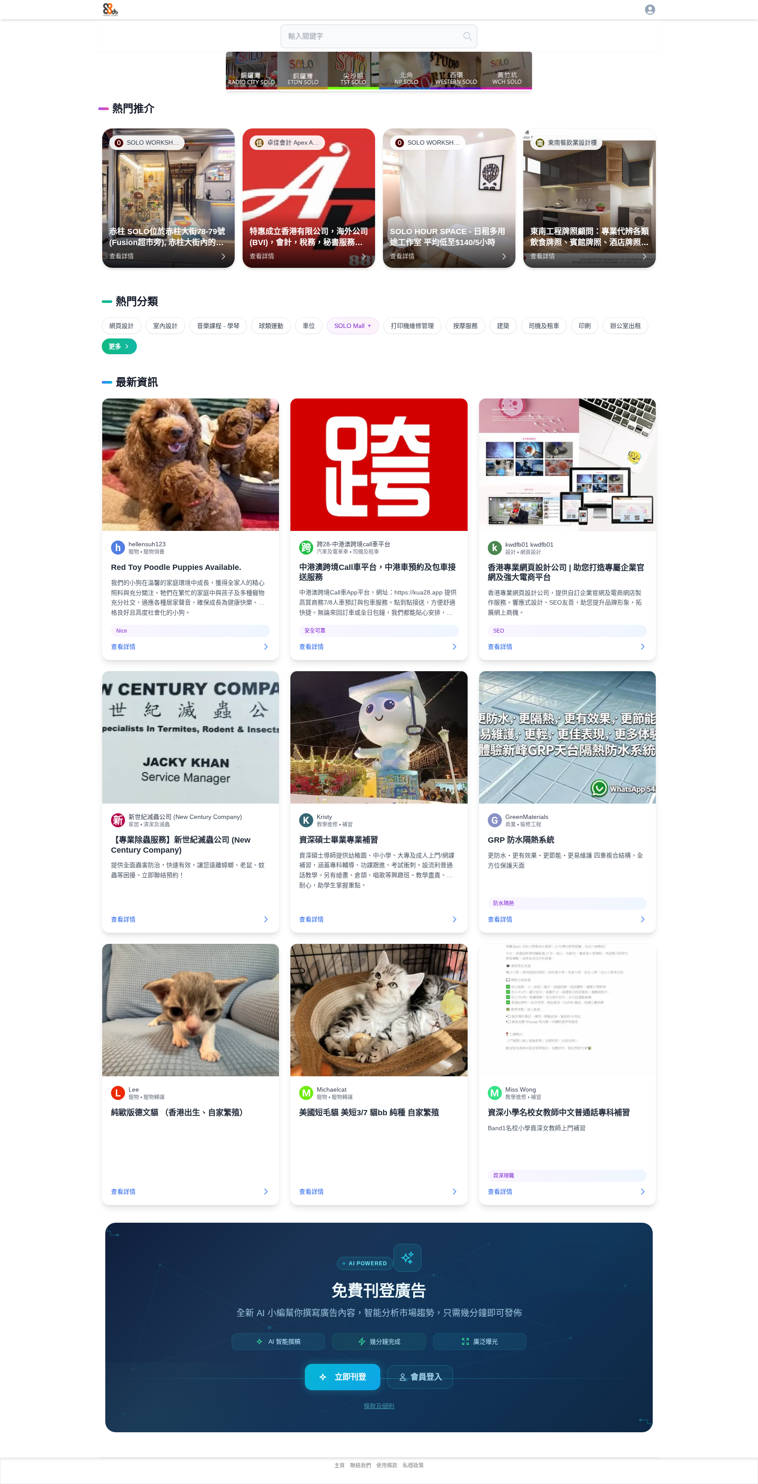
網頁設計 (121, 325)
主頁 (339, 1466)
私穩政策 (413, 1466)
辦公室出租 (625, 325)
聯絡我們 (360, 1466)
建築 (503, 325)
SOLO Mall (353, 325)
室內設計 (165, 325)
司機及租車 (544, 325)
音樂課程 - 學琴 (218, 325)
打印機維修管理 (412, 325)
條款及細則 (379, 1405)
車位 (309, 325)
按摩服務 (465, 325)
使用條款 (386, 1466)
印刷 (585, 325)
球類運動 (271, 325)
